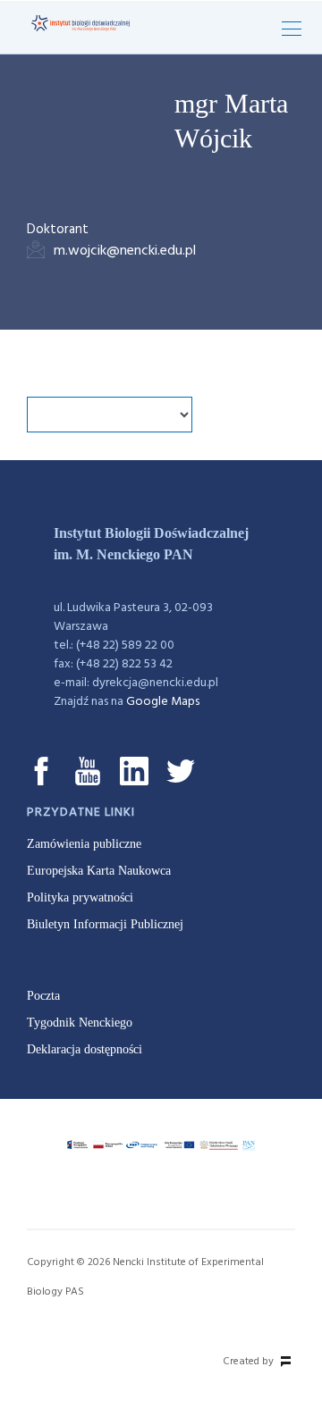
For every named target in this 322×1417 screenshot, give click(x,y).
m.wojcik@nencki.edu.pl (125, 251)
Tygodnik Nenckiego (79, 1022)
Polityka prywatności (80, 897)
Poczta (43, 995)
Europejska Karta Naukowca (99, 870)
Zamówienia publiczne (84, 844)
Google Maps (162, 702)
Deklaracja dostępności (84, 1049)
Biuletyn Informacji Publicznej (105, 924)
